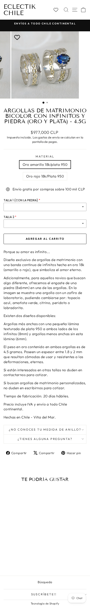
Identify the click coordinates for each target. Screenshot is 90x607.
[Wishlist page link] (58, 10)
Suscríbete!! (44, 594)
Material (45, 156)
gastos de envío (49, 137)
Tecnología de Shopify (45, 603)
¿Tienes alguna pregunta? (45, 439)
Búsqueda (45, 582)
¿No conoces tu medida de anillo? (45, 429)
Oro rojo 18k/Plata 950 (45, 176)
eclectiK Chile (20, 10)
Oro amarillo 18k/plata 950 (45, 164)
